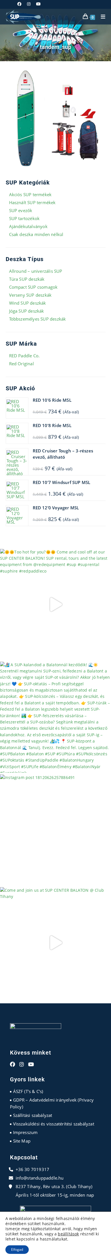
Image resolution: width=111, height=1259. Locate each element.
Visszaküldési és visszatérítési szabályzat (53, 1124)
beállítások (68, 1234)
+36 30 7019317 (33, 1169)
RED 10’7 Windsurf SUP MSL (62, 482)
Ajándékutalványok (28, 226)
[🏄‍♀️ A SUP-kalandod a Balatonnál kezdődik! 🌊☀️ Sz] (55, 717)
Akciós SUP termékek (30, 194)
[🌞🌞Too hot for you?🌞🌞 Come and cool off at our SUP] (55, 604)
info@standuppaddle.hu (40, 1178)
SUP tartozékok (24, 218)
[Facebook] (12, 1064)
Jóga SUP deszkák (26, 311)
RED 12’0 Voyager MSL (56, 507)
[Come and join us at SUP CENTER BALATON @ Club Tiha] (55, 942)
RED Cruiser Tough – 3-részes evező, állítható (63, 454)
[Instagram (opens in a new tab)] (28, 4)
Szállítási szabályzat (32, 1115)
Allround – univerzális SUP (35, 271)
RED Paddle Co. (24, 355)
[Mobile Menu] (101, 17)
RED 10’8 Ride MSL (52, 425)
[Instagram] (21, 1064)
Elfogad (17, 1249)
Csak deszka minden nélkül (36, 234)
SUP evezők (20, 210)
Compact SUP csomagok (33, 287)
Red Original (21, 363)
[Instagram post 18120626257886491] (55, 829)
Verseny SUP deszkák (30, 295)
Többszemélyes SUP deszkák (37, 319)
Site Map (22, 1141)
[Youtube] (31, 1064)
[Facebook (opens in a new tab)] (20, 4)
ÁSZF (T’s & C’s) (28, 1091)
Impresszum (25, 1132)
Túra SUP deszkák (27, 279)
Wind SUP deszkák (27, 303)
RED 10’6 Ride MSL (52, 400)
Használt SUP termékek (32, 202)
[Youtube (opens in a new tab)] (38, 4)
